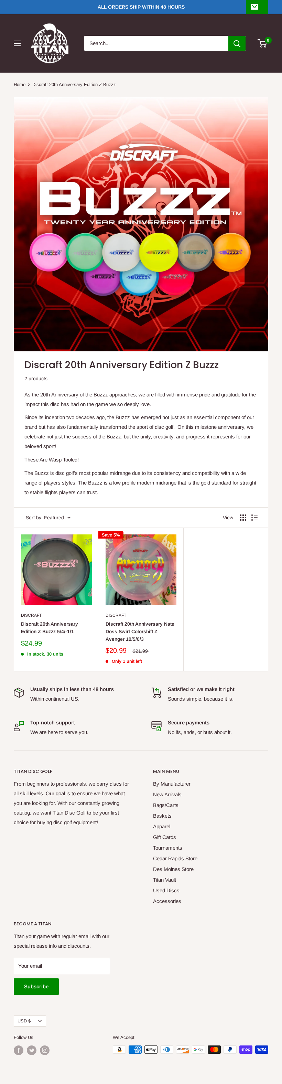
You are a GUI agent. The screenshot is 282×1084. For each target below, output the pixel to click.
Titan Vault (164, 880)
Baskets (162, 816)
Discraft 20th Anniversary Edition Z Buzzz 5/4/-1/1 (49, 627)
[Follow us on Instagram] (45, 1050)
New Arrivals (167, 794)
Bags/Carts (165, 805)
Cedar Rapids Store (175, 858)
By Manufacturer (172, 784)
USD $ (24, 1020)
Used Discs (166, 890)
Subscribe (36, 986)
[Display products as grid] (243, 517)
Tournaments (167, 848)
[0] (262, 43)
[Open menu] (17, 43)
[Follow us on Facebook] (18, 1050)
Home (19, 84)
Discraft (31, 615)
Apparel (161, 826)
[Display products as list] (254, 517)
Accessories (167, 901)
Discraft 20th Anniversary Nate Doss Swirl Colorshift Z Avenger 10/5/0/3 (140, 631)
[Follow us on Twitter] (31, 1050)
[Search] (237, 43)
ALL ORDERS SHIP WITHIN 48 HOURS (141, 7)
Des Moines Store (173, 869)
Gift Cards (164, 837)
